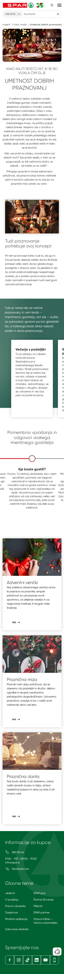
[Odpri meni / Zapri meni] (59, 5)
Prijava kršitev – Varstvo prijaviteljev (45, 920)
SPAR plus (39, 893)
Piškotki (37, 906)
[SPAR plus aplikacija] (54, 959)
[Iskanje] (58, 14)
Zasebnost (11, 912)
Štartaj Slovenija (43, 899)
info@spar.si (12, 862)
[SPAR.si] (24, 5)
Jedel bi (10, 893)
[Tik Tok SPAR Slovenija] (27, 959)
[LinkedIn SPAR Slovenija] (36, 959)
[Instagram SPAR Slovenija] (18, 959)
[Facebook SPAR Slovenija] (9, 959)
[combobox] (13, 14)
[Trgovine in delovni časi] (52, 5)
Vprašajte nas (20, 868)
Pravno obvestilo (15, 906)
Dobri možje (20, 24)
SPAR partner (41, 912)
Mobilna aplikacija (16, 919)
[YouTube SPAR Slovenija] (45, 959)
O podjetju (12, 899)
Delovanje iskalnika (17, 929)
